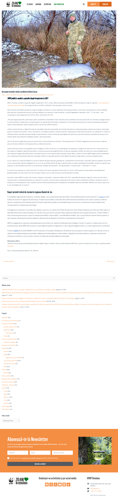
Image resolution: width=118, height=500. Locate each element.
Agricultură (7, 330)
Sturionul (50, 95)
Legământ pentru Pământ (14, 357)
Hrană (6, 336)
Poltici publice (6, 376)
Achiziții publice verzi (10, 327)
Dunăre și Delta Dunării (9, 339)
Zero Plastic (5, 409)
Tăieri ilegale (6, 406)
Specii (4, 388)
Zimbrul (6, 403)
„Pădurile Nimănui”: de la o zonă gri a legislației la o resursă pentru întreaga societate (29, 289)
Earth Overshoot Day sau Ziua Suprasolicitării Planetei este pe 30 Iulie (24, 301)
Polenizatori (9, 333)
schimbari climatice (8, 382)
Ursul (5, 400)
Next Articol (111, 261)
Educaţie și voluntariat (9, 345)
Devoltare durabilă (8, 324)
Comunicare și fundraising (10, 321)
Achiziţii (6, 351)
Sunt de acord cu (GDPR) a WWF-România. (34, 458)
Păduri (4, 370)
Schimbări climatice (8, 385)
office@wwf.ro (94, 488)
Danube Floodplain (10, 342)
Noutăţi (4, 348)
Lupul (5, 391)
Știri (45, 95)
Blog (5, 354)
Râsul (5, 394)
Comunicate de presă (36, 95)
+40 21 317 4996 (95, 491)
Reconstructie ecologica (9, 379)
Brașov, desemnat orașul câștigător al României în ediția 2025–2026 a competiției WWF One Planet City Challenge (38, 298)
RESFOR (6, 373)
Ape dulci (26, 95)
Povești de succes (9, 363)
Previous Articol (8, 261)
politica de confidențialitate (31, 458)
